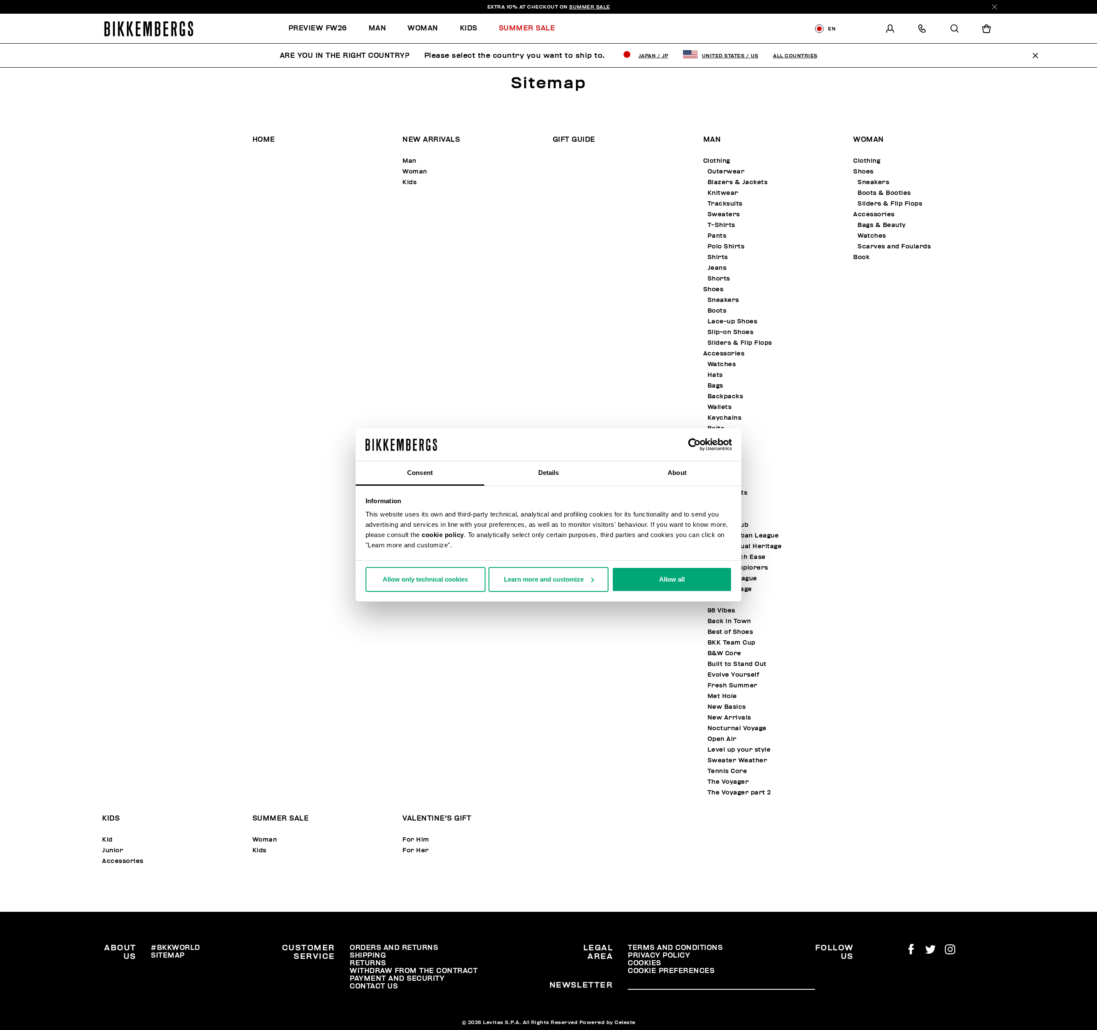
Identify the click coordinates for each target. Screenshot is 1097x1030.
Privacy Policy (659, 955)
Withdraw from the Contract (413, 970)
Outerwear (726, 171)
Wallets (719, 407)
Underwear (722, 460)
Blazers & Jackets (737, 182)
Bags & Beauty (881, 225)
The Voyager (728, 782)
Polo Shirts (726, 246)
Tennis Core (727, 771)
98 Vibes (721, 610)
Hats (715, 375)
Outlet (717, 600)
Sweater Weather (737, 760)
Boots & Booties (884, 193)
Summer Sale (280, 818)
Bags (715, 385)
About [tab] (677, 472)
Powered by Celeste (607, 1022)
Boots (717, 311)
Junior (112, 850)
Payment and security (397, 978)
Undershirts (727, 493)
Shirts (717, 257)
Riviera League (732, 578)
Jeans (717, 268)
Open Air (722, 739)
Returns (368, 963)
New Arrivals (431, 139)
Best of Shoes (730, 632)
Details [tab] (548, 472)
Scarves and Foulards (894, 246)
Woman (414, 171)
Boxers (719, 482)
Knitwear (722, 193)
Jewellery (723, 439)
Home (263, 139)
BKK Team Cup (731, 642)
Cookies (644, 963)
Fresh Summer (732, 685)
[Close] (994, 7)
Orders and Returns (394, 947)
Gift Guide (574, 139)
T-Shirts (721, 225)
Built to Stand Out (737, 664)
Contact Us (374, 986)
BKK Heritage (729, 589)
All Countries (795, 55)
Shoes (713, 289)
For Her (415, 850)
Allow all (672, 579)
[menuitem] (323, 28)
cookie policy (443, 534)
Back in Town (729, 621)
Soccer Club (728, 525)
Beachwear (722, 503)
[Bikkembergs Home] (148, 28)
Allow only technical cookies (425, 579)
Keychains (724, 418)
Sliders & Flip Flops (739, 343)
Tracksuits (725, 203)
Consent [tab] (420, 472)
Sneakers (723, 300)
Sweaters (723, 214)
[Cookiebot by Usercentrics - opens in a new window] (694, 444)
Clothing (716, 161)
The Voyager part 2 (739, 792)
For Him (415, 839)
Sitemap (168, 955)
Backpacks (725, 396)
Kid (107, 839)
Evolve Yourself (733, 675)
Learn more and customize (544, 579)
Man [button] (378, 28)
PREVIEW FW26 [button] (317, 28)
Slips (715, 471)
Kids (409, 182)
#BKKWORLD (175, 947)
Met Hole (722, 696)
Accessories (724, 353)
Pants (717, 236)
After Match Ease (736, 557)
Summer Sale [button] (527, 28)
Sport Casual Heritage (744, 546)
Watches (721, 364)
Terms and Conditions (675, 947)
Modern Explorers (737, 567)
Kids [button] (468, 28)
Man (409, 161)
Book (711, 450)
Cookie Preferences (671, 970)
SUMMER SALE (589, 6)
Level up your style (739, 749)
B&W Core (724, 653)
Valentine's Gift (436, 818)
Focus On (718, 514)
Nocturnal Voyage (737, 728)
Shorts (718, 278)
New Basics (726, 707)
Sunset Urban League (743, 535)
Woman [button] (423, 28)
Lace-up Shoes (732, 321)
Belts (716, 428)
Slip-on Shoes (730, 332)
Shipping (368, 955)
